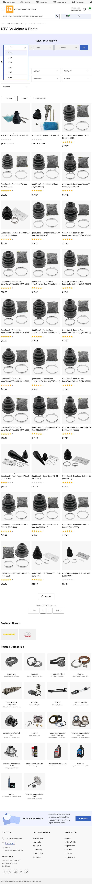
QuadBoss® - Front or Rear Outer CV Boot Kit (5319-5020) (76, 428)
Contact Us (37, 857)
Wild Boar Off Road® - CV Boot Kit (14, 136)
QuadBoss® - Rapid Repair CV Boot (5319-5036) (15, 477)
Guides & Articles (70, 842)
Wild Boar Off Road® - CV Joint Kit (45, 136)
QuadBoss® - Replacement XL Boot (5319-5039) (76, 574)
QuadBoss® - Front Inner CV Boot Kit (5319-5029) (45, 185)
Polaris (67, 79)
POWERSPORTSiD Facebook (4, 871)
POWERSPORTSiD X (9, 871)
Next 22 (48, 596)
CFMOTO (68, 71)
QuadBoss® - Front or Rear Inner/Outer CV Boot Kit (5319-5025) (46, 380)
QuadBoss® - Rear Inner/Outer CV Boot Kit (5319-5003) (14, 526)
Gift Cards (68, 849)
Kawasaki (38, 79)
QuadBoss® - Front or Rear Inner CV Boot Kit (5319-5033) (15, 234)
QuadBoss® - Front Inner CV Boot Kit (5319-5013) (75, 137)
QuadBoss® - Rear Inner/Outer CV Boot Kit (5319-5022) (45, 526)
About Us (68, 838)
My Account (37, 846)
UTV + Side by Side (12, 24)
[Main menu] (2, 9)
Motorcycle (43, 2)
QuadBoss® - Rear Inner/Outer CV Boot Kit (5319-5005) (75, 526)
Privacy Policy (38, 853)
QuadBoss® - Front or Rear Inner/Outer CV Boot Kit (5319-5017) (76, 331)
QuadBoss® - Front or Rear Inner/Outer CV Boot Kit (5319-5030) (15, 380)
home (3, 24)
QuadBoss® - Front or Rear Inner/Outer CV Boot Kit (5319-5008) (15, 428)
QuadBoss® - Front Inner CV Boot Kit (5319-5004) (14, 185)
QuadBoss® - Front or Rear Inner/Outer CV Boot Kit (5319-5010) (15, 282)
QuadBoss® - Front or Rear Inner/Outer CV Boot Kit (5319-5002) (76, 380)
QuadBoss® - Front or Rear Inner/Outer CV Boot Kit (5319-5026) (76, 234)
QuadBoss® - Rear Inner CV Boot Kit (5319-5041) (76, 477)
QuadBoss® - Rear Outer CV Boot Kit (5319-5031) (15, 574)
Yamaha (6, 87)
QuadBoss (9, 634)
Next (57, 611)
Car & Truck (11, 2)
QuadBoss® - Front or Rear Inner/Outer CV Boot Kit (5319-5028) (46, 331)
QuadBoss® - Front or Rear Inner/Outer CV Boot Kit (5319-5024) (15, 331)
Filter (9, 98)
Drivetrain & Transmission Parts (36, 24)
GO (84, 47)
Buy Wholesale (70, 857)
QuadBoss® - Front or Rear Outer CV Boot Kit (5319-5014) (46, 428)
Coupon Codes (70, 846)
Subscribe (83, 818)
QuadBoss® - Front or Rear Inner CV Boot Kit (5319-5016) (46, 234)
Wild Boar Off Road (27, 634)
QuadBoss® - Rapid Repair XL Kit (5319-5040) (45, 477)
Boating (27, 2)
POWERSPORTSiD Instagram (26, 871)
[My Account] (84, 9)
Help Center (37, 842)
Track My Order (38, 838)
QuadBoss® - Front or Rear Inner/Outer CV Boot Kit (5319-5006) (46, 282)
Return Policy (37, 849)
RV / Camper (80, 2)
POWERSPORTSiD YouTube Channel (15, 871)
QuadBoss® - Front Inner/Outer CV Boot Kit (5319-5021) (76, 185)
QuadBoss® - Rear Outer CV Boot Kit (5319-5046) (46, 574)
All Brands (68, 853)
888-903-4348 (76, 10)
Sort (25, 98)
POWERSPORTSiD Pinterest (21, 871)
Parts (22, 24)
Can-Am (37, 71)
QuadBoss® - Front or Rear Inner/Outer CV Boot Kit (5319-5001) (76, 282)
